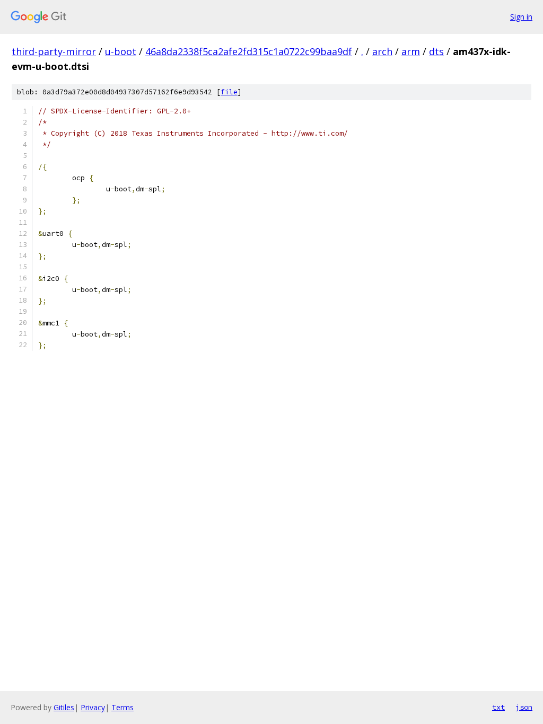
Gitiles (64, 707)
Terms (122, 707)
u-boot (120, 51)
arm (410, 51)
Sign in (521, 17)
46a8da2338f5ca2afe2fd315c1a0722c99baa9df (248, 51)
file (229, 91)
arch (382, 51)
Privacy (93, 707)
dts (436, 51)
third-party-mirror (54, 51)
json (523, 707)
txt (498, 707)
